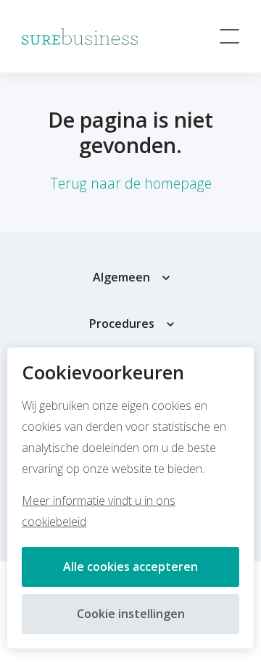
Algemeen (121, 277)
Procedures (121, 324)
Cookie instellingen (131, 614)
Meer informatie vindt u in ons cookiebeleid (98, 511)
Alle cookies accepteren (130, 567)
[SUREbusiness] (80, 36)
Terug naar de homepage (131, 183)
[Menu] (229, 36)
